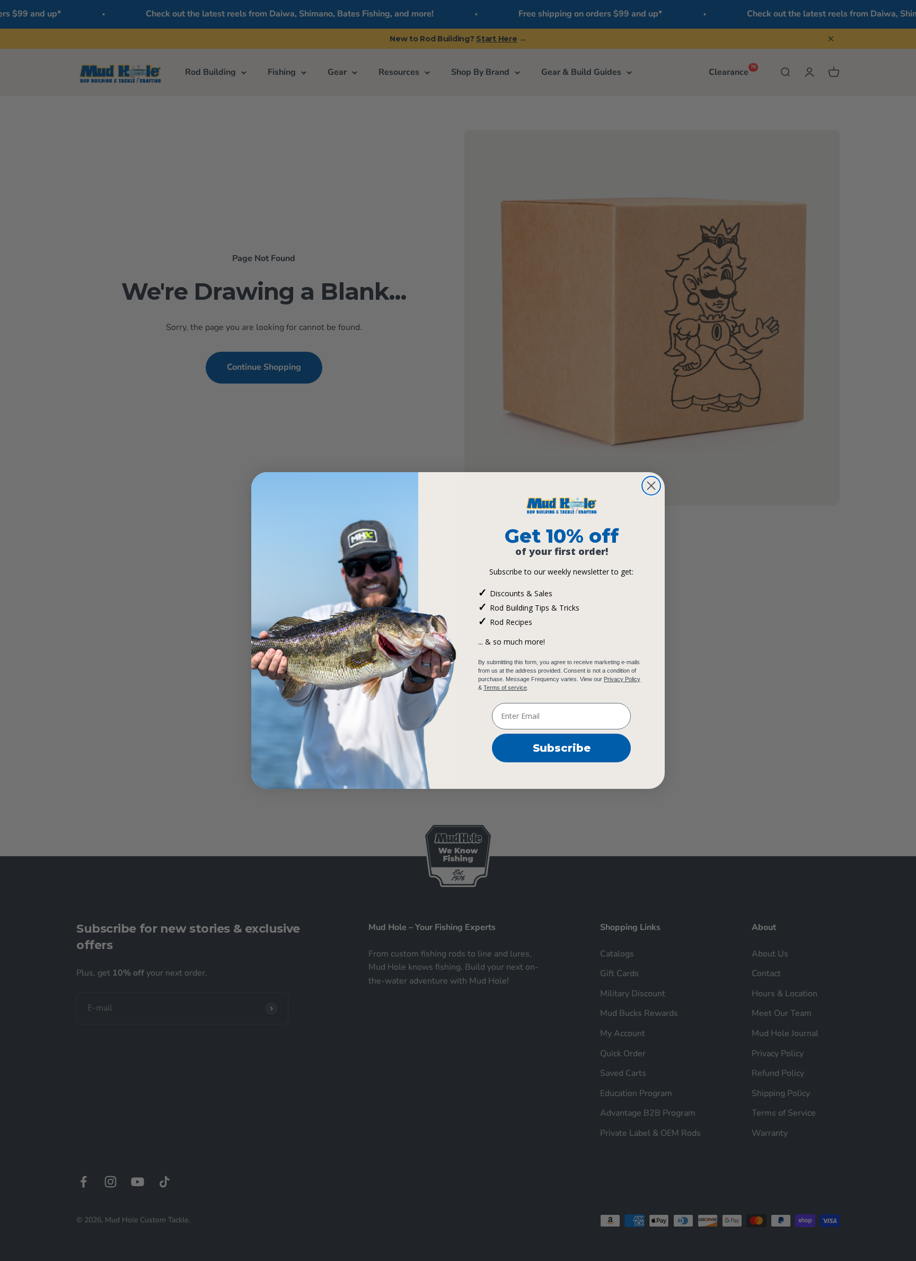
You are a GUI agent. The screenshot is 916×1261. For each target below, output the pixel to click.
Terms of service (505, 687)
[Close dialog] (651, 485)
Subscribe (562, 748)
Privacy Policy (622, 679)
